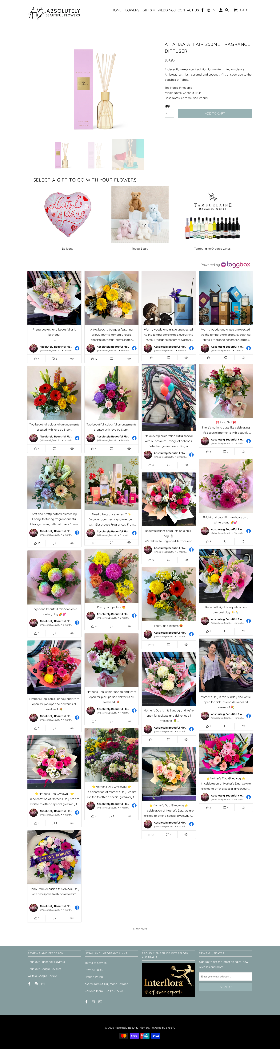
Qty (167, 106)
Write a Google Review (42, 976)
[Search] (227, 11)
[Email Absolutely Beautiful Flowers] (215, 11)
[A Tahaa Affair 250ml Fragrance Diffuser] (94, 87)
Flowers (131, 10)
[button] (54, 317)
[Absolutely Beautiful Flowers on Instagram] (209, 11)
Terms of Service (95, 963)
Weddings (167, 10)
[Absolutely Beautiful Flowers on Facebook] (203, 11)
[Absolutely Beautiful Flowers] (54, 13)
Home (117, 10)
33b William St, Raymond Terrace (106, 984)
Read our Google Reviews (44, 969)
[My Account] (221, 11)
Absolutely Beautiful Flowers (132, 1027)
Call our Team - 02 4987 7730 (104, 991)
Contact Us (188, 10)
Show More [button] (140, 928)
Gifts (148, 10)
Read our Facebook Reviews (46, 962)
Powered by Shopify (163, 1027)
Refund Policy (94, 977)
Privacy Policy (94, 970)
